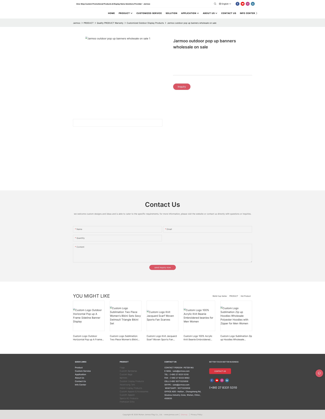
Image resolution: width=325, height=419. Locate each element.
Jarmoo (76, 23)
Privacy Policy (196, 414)
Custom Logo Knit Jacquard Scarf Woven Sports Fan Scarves (162, 338)
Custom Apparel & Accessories (134, 391)
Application (80, 374)
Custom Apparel (127, 395)
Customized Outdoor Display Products (145, 23)
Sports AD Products (129, 398)
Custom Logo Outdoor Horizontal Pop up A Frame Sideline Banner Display (87, 338)
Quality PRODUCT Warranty (110, 23)
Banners (123, 378)
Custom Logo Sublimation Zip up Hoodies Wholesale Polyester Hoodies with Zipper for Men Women (236, 338)
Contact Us (80, 381)
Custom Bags (126, 374)
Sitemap (184, 414)
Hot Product (246, 296)
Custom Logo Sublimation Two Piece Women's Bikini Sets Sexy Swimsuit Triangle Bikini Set (125, 338)
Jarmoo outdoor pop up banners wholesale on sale (191, 23)
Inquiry (182, 86)
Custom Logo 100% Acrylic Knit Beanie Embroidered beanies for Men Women (198, 338)
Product (79, 367)
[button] (256, 13)
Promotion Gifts (127, 401)
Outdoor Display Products (132, 381)
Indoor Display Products (131, 388)
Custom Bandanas (128, 371)
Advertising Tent (127, 384)
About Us (79, 378)
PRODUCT (89, 23)
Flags (122, 367)
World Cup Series (220, 296)
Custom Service (83, 371)
